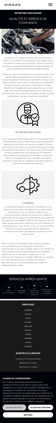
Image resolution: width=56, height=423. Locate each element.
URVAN (28, 342)
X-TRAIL (28, 322)
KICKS (28, 318)
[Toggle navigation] (50, 4)
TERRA (28, 334)
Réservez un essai (28, 363)
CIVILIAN (28, 346)
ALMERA (28, 310)
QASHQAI (28, 326)
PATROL (28, 330)
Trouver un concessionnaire (28, 358)
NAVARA (28, 338)
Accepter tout (14, 407)
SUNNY (28, 314)
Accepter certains (41, 407)
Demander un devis (28, 367)
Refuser (28, 415)
